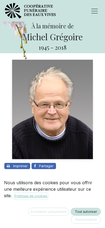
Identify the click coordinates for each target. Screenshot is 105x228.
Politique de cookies (31, 196)
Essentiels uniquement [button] (49, 212)
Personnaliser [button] (86, 219)
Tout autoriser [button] (86, 212)
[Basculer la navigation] (94, 11)
